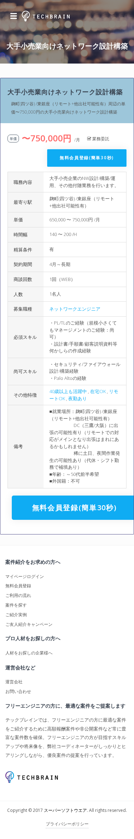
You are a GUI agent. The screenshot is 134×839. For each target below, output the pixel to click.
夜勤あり (77, 398)
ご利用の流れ (18, 595)
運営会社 (14, 682)
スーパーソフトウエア (65, 810)
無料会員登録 (18, 586)
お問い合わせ (18, 691)
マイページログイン (24, 576)
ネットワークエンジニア (74, 309)
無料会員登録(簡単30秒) (87, 158)
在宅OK (98, 391)
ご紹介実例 (16, 615)
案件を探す (16, 605)
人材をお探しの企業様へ (29, 653)
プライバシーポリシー (67, 824)
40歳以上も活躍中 (68, 391)
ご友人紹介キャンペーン (29, 624)
